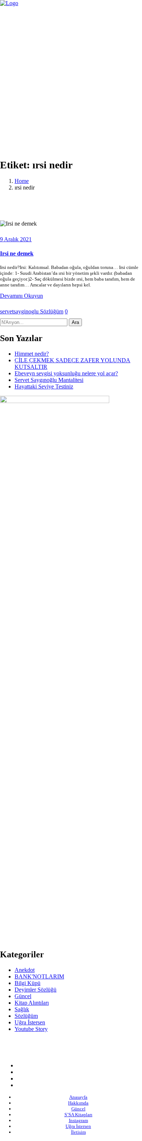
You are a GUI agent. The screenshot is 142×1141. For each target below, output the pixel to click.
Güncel (23, 996)
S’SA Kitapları (78, 1114)
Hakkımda (78, 1103)
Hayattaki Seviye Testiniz (44, 386)
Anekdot (25, 970)
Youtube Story (31, 1029)
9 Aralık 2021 (16, 239)
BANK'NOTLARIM (39, 976)
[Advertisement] (71, 81)
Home (22, 181)
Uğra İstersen (30, 1022)
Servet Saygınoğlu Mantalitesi (49, 380)
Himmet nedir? (32, 354)
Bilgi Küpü (27, 983)
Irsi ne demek (16, 253)
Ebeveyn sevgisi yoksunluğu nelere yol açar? (66, 373)
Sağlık (22, 1009)
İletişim (78, 1132)
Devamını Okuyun (21, 296)
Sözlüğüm (51, 311)
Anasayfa (78, 1097)
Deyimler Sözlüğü (35, 989)
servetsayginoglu (20, 311)
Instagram (78, 1120)
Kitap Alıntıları (32, 1003)
